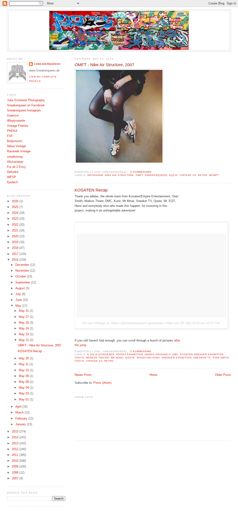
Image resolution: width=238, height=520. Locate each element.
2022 (15, 224)
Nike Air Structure (119, 175)
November (22, 270)
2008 (15, 472)
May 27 (24, 316)
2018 (15, 248)
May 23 (24, 334)
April (18, 406)
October (21, 276)
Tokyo (79, 361)
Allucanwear (15, 161)
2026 (15, 201)
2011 (15, 455)
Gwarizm (13, 115)
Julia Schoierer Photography (26, 100)
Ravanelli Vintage (18, 151)
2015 (15, 431)
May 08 (24, 382)
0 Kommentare (141, 172)
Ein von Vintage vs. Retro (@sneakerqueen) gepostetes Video (128, 323)
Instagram (95, 175)
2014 (15, 437)
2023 (15, 218)
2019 (15, 242)
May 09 (24, 376)
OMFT (139, 175)
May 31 (24, 310)
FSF (10, 136)
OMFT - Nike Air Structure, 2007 (104, 64)
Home (153, 375)
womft (214, 175)
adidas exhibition (129, 354)
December (22, 264)
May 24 (24, 328)
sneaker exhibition (177, 357)
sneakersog (15, 156)
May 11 (24, 364)
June (19, 300)
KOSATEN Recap (91, 190)
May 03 (24, 393)
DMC (175, 354)
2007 (15, 478)
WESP (11, 177)
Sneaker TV (202, 357)
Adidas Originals (158, 354)
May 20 (24, 358)
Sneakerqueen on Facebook (26, 105)
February (21, 418)
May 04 (24, 387)
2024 (15, 212)
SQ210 (173, 175)
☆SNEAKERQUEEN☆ (47, 64)
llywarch (12, 182)
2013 (15, 443)
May (18, 305)
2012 (15, 449)
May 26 (24, 322)
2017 (15, 254)
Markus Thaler (97, 357)
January (21, 424)
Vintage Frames (17, 125)
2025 (15, 207)
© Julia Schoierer (100, 354)
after (177, 340)
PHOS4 (12, 131)
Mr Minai (117, 357)
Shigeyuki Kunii (148, 357)
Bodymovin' (15, 141)
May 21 (24, 340)
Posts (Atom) (102, 382)
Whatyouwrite (16, 120)
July (18, 294)
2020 (15, 236)
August (20, 288)
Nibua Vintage (16, 146)
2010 (15, 460)
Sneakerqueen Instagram (24, 110)
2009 (15, 466)
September (23, 282)
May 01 (24, 399)
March (20, 412)
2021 (15, 230)
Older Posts (223, 375)
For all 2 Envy (16, 167)
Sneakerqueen (156, 175)
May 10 (24, 370)
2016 (15, 259)
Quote (130, 357)
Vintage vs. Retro (193, 175)
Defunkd (12, 172)
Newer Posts (83, 375)
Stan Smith (220, 357)
